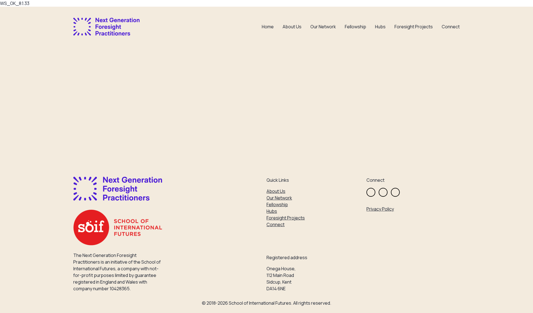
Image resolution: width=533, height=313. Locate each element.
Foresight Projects (413, 27)
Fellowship (355, 27)
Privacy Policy (380, 209)
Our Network (323, 27)
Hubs (380, 27)
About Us (292, 27)
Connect (451, 27)
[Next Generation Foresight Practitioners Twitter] (370, 192)
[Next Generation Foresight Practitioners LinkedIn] (395, 192)
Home (268, 27)
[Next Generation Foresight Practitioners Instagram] (383, 192)
